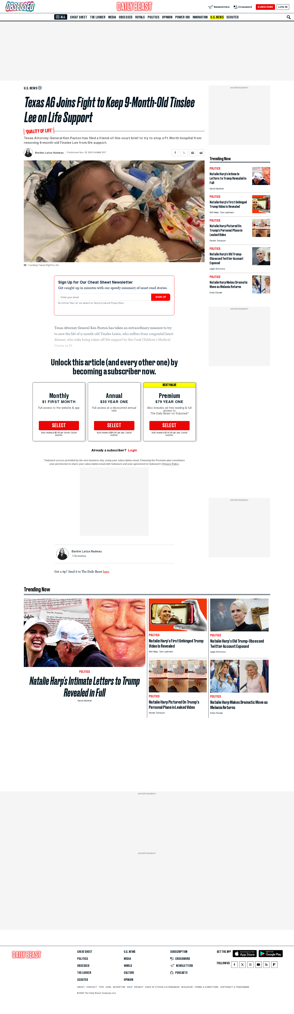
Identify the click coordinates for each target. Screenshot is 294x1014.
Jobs (108, 987)
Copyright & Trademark (234, 987)
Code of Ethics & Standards (162, 987)
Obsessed (125, 17)
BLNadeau (80, 556)
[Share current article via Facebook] (175, 152)
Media (112, 17)
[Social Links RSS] (266, 965)
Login (132, 450)
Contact (91, 987)
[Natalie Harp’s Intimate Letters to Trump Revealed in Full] (261, 184)
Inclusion (187, 987)
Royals (140, 17)
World (128, 965)
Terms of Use (100, 303)
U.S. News (217, 17)
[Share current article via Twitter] (183, 152)
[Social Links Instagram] (250, 965)
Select (59, 425)
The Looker (97, 17)
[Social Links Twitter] (242, 965)
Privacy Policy (117, 303)
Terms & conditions (206, 987)
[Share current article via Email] (192, 152)
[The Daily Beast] (135, 7)
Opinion (167, 17)
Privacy (138, 987)
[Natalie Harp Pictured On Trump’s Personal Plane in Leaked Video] (261, 236)
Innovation (200, 17)
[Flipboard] (274, 965)
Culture (129, 972)
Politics (153, 17)
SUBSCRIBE (265, 6)
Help (130, 987)
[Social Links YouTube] (258, 965)
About (81, 987)
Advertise (119, 987)
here (106, 571)
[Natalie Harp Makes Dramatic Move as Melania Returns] (261, 292)
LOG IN (282, 6)
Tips (101, 987)
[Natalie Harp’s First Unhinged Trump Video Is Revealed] (261, 212)
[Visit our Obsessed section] (33, 7)
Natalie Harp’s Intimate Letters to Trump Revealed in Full (85, 687)
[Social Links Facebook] (234, 965)
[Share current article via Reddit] (201, 152)
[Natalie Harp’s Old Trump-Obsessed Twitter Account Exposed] (261, 264)
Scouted (232, 17)
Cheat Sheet (78, 17)
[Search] (289, 17)
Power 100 (182, 17)
